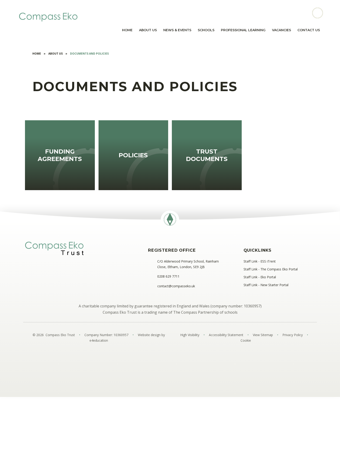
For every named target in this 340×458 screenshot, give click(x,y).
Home (36, 54)
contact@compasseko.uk (176, 286)
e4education (99, 340)
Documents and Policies (89, 54)
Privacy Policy (292, 335)
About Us (55, 54)
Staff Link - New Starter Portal (266, 285)
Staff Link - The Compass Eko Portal (271, 269)
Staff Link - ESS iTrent (260, 261)
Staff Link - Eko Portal (260, 277)
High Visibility (189, 335)
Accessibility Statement (226, 335)
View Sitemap (263, 335)
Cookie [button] (246, 340)
